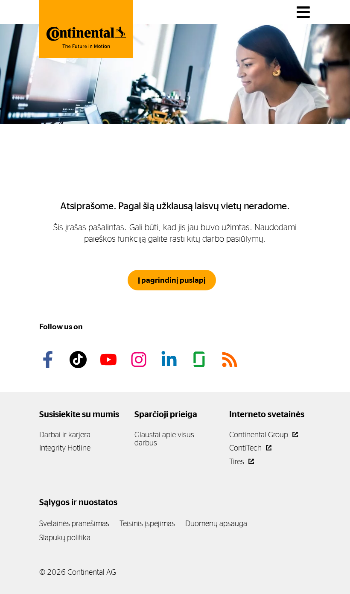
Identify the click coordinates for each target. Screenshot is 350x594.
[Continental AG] (86, 29)
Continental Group (259, 434)
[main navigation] (303, 12)
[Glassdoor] (200, 359)
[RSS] (231, 359)
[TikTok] (79, 359)
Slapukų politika (64, 537)
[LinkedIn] (170, 359)
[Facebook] (49, 359)
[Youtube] (110, 359)
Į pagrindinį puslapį (172, 280)
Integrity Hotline (64, 448)
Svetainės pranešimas (74, 523)
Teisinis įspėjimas (147, 523)
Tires (237, 461)
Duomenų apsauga (216, 523)
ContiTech (246, 448)
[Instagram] (140, 359)
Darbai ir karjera (64, 434)
